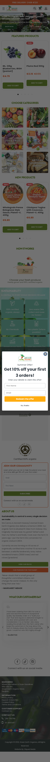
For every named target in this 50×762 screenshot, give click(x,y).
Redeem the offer (25, 399)
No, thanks (25, 405)
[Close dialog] (45, 354)
